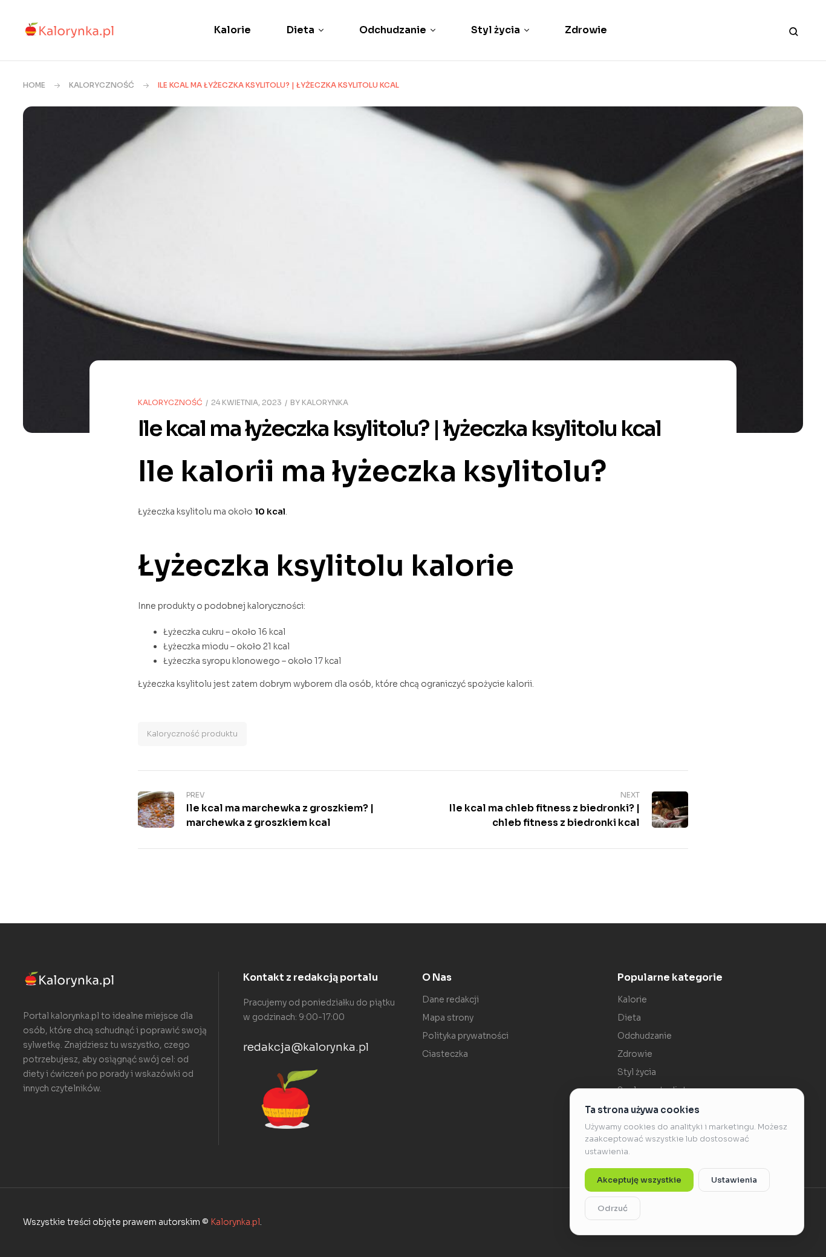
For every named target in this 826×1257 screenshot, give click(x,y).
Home (34, 84)
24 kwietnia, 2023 (246, 402)
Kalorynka (325, 402)
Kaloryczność (101, 84)
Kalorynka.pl (235, 1221)
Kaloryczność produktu (192, 734)
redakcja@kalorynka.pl (306, 1047)
